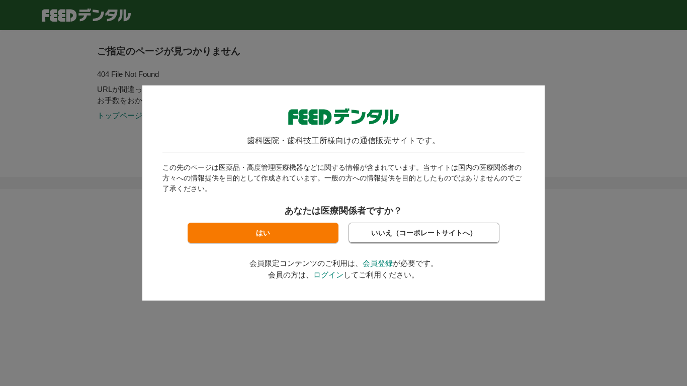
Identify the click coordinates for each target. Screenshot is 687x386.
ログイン (328, 274)
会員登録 (378, 263)
